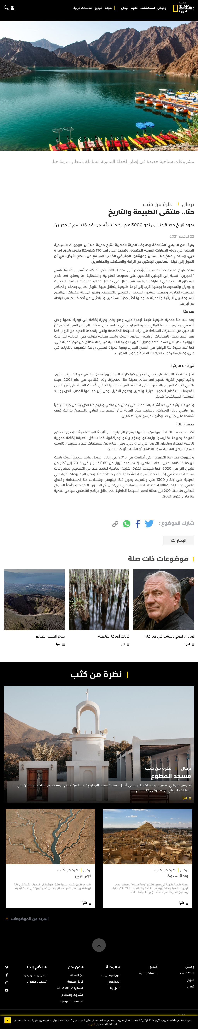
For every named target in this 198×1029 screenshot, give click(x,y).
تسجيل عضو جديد (35, 975)
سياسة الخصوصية (72, 1001)
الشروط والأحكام (72, 994)
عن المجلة (77, 975)
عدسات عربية (82, 8)
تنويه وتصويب (111, 975)
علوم (134, 8)
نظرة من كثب (158, 205)
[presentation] (117, 139)
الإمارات (178, 540)
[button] (106, 139)
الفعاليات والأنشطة (70, 988)
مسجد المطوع (171, 776)
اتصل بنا (115, 988)
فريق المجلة (75, 981)
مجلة (108, 8)
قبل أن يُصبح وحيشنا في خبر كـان (169, 636)
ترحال (124, 8)
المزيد (91, 1024)
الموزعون (114, 981)
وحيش (161, 8)
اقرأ (187, 644)
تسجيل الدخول (37, 981)
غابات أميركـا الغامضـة (114, 636)
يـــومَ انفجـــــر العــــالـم (50, 636)
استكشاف (147, 8)
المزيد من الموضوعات (30, 919)
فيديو (98, 8)
